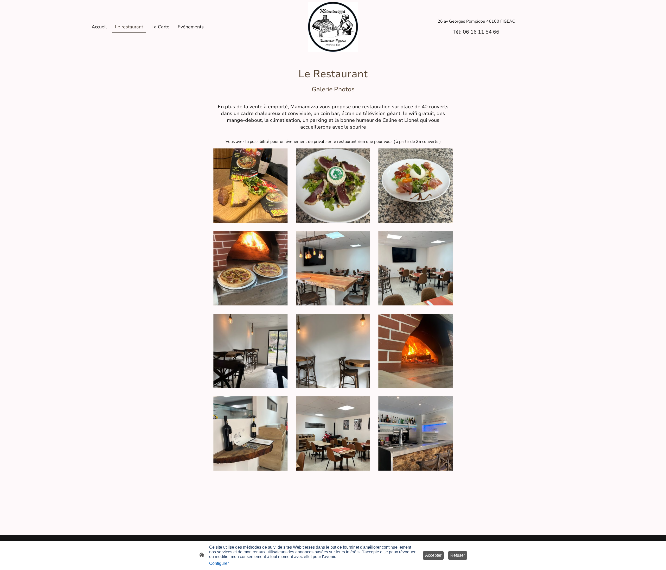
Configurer (219, 563)
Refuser (457, 555)
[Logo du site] (333, 27)
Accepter (433, 555)
